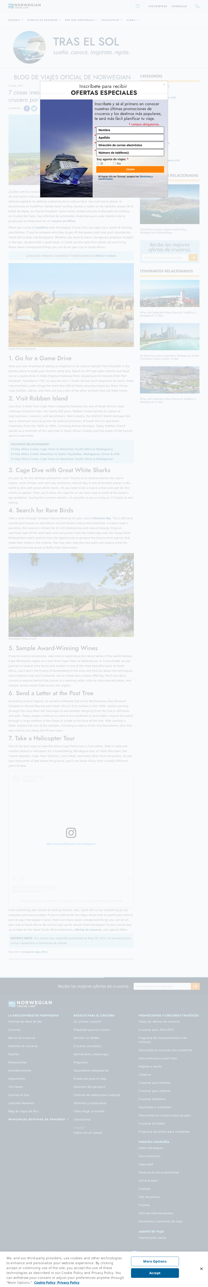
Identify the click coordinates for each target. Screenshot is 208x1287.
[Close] (201, 1268)
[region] (104, 1269)
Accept (155, 1273)
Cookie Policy (44, 1282)
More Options (155, 1261)
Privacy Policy (67, 1282)
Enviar (130, 169)
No (119, 163)
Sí (102, 163)
